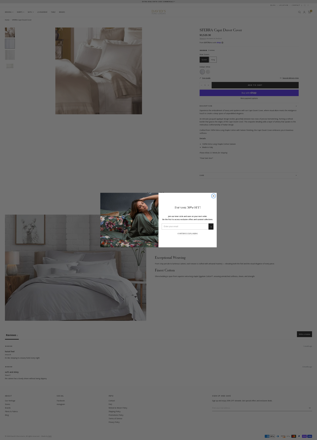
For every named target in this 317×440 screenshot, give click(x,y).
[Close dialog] (213, 196)
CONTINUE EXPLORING (187, 233)
